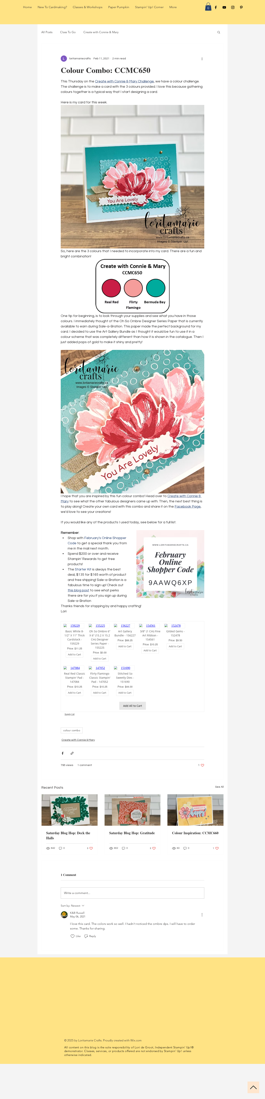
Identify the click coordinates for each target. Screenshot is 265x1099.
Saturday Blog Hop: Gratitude (132, 832)
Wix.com (136, 1040)
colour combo (71, 730)
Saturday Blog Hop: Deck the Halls (68, 835)
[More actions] (202, 58)
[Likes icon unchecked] (72, 936)
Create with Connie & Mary (101, 32)
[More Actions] (202, 914)
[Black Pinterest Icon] (241, 7)
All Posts (46, 32)
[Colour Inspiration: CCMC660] (195, 810)
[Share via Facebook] (62, 753)
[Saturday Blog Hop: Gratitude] (133, 810)
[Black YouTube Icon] (224, 7)
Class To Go (68, 32)
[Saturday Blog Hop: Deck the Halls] (70, 810)
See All (219, 787)
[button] (208, 7)
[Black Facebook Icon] (216, 7)
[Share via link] (72, 753)
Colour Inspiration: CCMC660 (195, 832)
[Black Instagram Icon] (233, 7)
